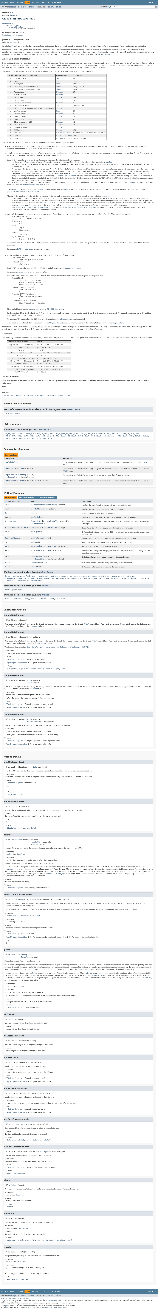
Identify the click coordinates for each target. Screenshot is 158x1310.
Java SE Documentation (54, 1300)
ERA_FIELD (111, 434)
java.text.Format (12, 25)
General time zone (63, 133)
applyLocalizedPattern (40, 505)
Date (39, 521)
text (74, 196)
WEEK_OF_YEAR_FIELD (32, 438)
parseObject (133, 578)
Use (33, 2)
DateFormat (14, 42)
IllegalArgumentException (16, 663)
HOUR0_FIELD (28, 436)
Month (58, 87)
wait (52, 599)
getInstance (29, 578)
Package (20, 2)
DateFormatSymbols (12, 477)
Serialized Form (63, 395)
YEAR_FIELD (47, 438)
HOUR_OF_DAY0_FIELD (130, 434)
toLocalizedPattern (39, 562)
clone (33, 513)
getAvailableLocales (28, 576)
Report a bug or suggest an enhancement (15, 1298)
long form (134, 182)
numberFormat (108, 436)
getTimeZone (104, 578)
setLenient (9, 581)
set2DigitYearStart (39, 550)
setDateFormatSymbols (40, 557)
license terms (31, 1307)
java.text (13, 15)
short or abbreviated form (32, 185)
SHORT (131, 436)
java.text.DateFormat (17, 27)
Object (7, 513)
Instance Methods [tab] (27, 498)
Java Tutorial (7, 395)
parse (33, 546)
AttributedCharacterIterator (17, 527)
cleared (89, 973)
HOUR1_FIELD (40, 436)
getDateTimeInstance (107, 576)
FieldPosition (37, 523)
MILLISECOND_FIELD (68, 436)
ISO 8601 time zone (64, 138)
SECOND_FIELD (121, 436)
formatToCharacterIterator (42, 527)
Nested (11, 7)
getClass (18, 599)
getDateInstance (58, 576)
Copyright (4, 1306)
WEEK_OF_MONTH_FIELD (13, 438)
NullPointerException (14, 659)
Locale (38, 480)
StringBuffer (10, 521)
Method (31, 7)
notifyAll (35, 599)
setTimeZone (36, 581)
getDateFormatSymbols (40, 538)
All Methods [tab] (10, 498)
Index (53, 2)
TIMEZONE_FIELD (141, 436)
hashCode (34, 542)
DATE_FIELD (31, 434)
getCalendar (44, 576)
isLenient (115, 578)
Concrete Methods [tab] (47, 498)
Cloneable (18, 35)
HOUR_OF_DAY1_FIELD (13, 436)
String (23, 468)
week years (65, 189)
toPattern (35, 566)
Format (46, 586)
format (33, 521)
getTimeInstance (59, 578)
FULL (119, 434)
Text (58, 78)
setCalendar (145, 578)
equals (33, 517)
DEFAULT (101, 434)
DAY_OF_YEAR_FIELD (89, 434)
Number (59, 92)
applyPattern (36, 509)
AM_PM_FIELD (10, 434)
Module (12, 2)
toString (44, 599)
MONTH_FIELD (96, 436)
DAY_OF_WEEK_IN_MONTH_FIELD (67, 434)
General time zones (63, 319)
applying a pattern (116, 323)
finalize (8, 599)
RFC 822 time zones (25, 249)
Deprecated (45, 2)
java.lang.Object (9, 23)
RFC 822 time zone (64, 136)
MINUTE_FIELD (83, 436)
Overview (4, 2)
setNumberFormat (22, 581)
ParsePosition (54, 546)
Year (58, 81)
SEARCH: (104, 7)
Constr (23, 7)
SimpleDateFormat (12, 462)
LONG (49, 436)
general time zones (72, 268)
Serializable (7, 35)
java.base (13, 13)
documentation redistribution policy (54, 1307)
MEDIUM (55, 436)
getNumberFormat (43, 578)
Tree (38, 2)
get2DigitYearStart (39, 532)
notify (26, 599)
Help (59, 2)
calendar (40, 189)
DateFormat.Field (12, 413)
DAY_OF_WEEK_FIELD (45, 434)
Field (17, 7)
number (109, 162)
